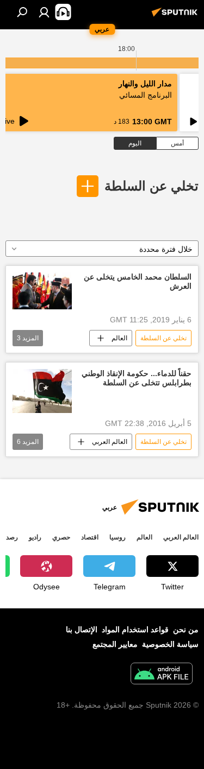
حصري (61, 537)
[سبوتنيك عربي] (176, 16)
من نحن (186, 629)
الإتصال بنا (81, 629)
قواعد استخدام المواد (135, 629)
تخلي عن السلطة (151, 186)
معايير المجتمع (115, 644)
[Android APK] (162, 675)
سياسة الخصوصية (170, 644)
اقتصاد (89, 537)
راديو (35, 537)
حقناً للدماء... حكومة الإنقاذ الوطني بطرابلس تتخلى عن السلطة (136, 378)
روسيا (117, 537)
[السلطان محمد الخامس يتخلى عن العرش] (42, 290)
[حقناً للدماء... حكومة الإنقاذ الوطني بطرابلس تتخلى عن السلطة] (42, 391)
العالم (119, 338)
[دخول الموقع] (44, 12)
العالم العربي (109, 442)
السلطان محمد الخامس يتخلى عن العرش (137, 281)
